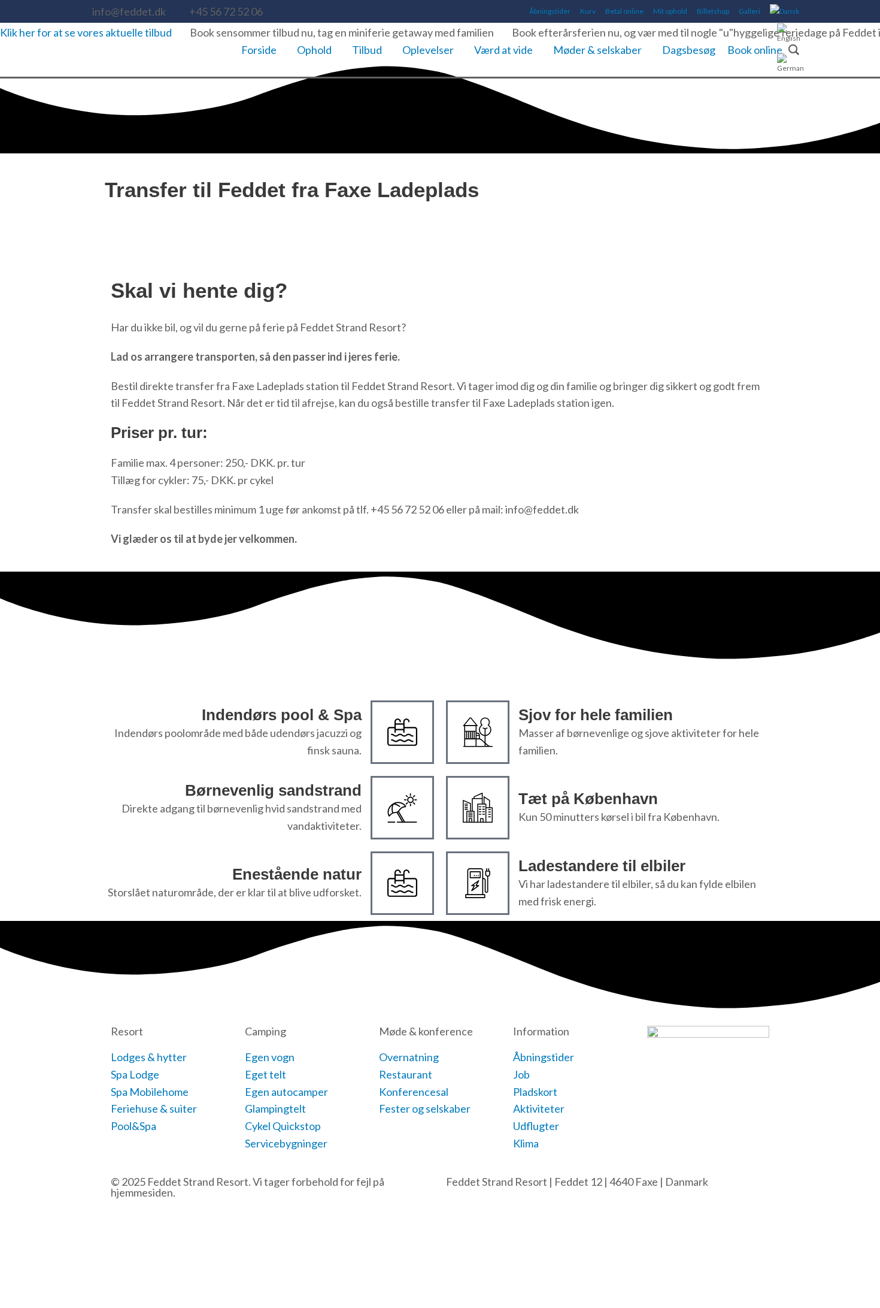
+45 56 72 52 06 (226, 11)
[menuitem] (784, 11)
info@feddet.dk (129, 11)
